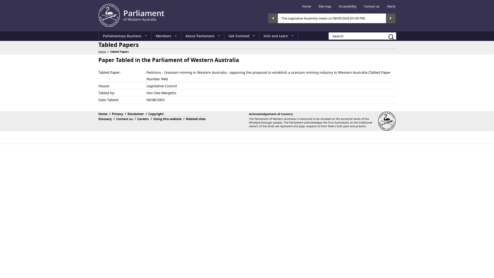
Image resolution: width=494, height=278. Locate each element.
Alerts (391, 6)
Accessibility (347, 6)
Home (306, 6)
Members (163, 36)
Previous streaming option (273, 18)
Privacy (117, 114)
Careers (143, 119)
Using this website (167, 119)
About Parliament (199, 36)
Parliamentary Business (122, 36)
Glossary (105, 119)
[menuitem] (306, 6)
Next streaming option (391, 18)
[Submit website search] (389, 36)
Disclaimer (136, 114)
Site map (325, 6)
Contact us (372, 6)
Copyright (156, 114)
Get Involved (239, 36)
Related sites (196, 119)
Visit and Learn (276, 36)
